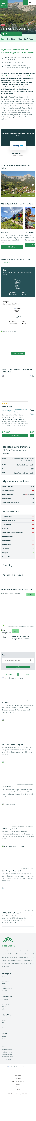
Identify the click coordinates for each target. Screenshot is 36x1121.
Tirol (28, 76)
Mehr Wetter (7, 262)
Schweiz (4, 1006)
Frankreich (5, 1002)
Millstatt (4, 1022)
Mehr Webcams (18, 353)
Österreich (5, 999)
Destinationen (5, 981)
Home (3, 976)
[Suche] (25, 2)
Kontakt (18, 1089)
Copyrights (18, 1078)
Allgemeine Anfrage (25, 39)
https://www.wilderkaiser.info (24, 473)
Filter (27, 674)
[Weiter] (33, 185)
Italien (3, 1009)
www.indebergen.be (7, 1052)
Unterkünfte (5, 979)
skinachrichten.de (6, 1059)
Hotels (3, 1038)
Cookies (18, 1084)
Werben (18, 1087)
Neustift (4, 1027)
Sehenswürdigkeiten (7, 988)
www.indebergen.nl (7, 1049)
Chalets (4, 1036)
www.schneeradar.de (7, 1057)
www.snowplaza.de (7, 1054)
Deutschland (5, 1004)
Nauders (4, 1020)
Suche (18, 667)
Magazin (4, 983)
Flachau (4, 1025)
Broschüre (11, 39)
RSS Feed (4, 991)
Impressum (18, 1075)
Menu (31, 2)
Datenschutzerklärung (18, 1081)
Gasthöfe (4, 1041)
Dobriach (4, 1018)
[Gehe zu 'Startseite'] (4, 4)
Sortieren (10, 674)
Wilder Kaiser (5, 76)
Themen (4, 986)
